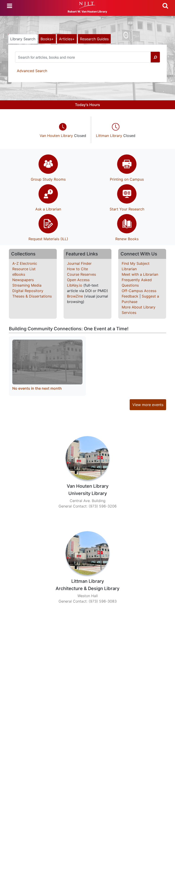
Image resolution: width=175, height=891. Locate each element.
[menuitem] (63, 130)
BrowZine (75, 296)
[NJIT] (87, 5)
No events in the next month (37, 388)
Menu (9, 6)
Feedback (130, 296)
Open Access (78, 280)
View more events (147, 404)
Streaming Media (26, 285)
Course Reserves (81, 274)
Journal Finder (79, 263)
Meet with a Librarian (140, 274)
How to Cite (77, 269)
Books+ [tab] (47, 39)
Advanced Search (32, 70)
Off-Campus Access (139, 290)
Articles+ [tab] (67, 39)
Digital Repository (27, 290)
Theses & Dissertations (32, 296)
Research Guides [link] (94, 39)
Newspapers (23, 280)
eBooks (18, 274)
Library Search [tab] (22, 39)
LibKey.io (74, 285)
